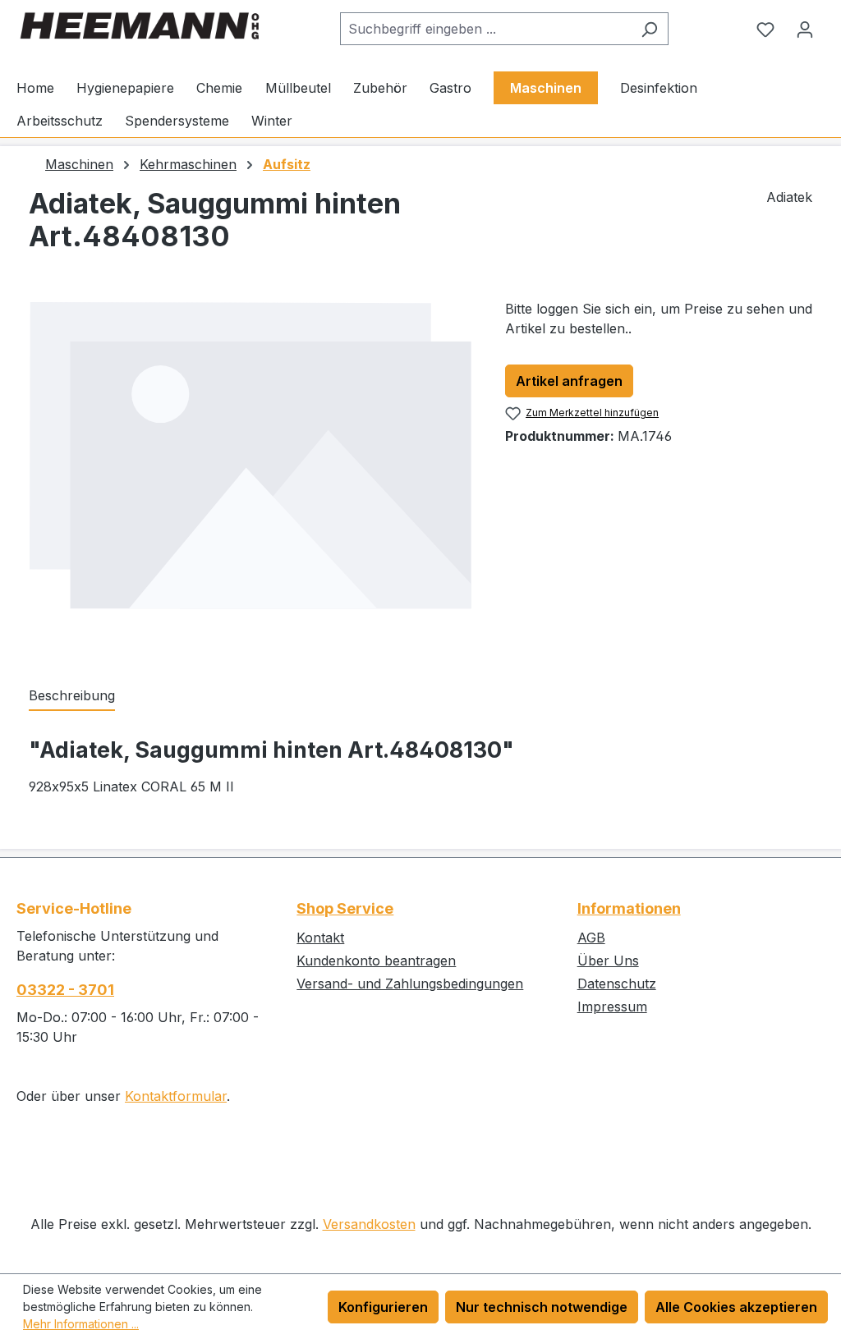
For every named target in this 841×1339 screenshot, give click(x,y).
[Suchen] (649, 28)
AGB (591, 937)
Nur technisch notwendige (541, 1307)
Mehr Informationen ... (81, 1324)
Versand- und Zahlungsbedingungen (409, 983)
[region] (250, 475)
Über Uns (608, 960)
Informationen (629, 908)
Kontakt (320, 937)
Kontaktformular (176, 1096)
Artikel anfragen (569, 381)
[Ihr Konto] (805, 28)
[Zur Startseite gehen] (139, 26)
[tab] (72, 696)
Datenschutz (616, 983)
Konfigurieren (383, 1307)
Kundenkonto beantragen (376, 960)
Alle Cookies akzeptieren (736, 1307)
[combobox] (485, 28)
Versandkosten (369, 1224)
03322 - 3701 (65, 989)
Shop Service (344, 908)
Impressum (612, 1006)
